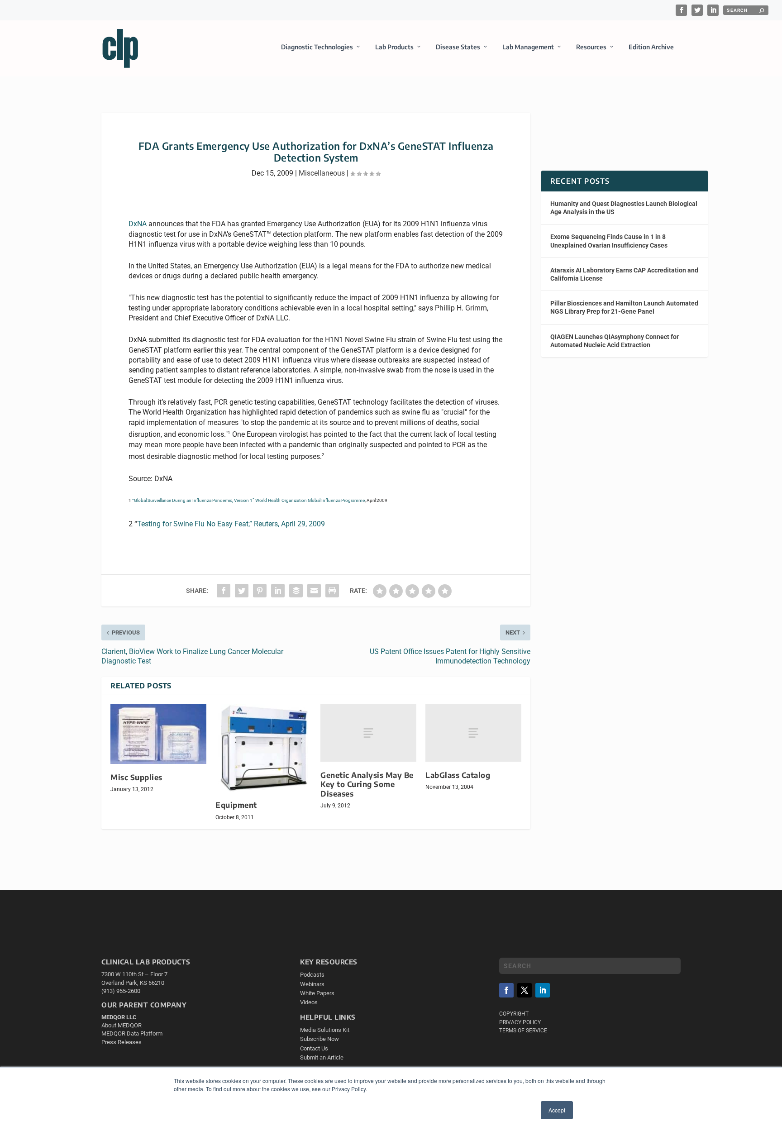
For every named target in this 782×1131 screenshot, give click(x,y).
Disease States (458, 47)
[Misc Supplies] (158, 734)
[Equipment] (263, 748)
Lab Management (528, 47)
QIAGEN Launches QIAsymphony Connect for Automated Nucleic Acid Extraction (614, 340)
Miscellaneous (322, 173)
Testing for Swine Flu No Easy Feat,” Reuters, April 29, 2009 (231, 524)
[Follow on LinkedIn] (542, 990)
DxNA (138, 224)
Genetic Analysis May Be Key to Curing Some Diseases (367, 784)
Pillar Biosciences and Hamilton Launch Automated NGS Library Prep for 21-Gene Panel (624, 307)
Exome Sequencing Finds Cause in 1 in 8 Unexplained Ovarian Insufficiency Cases (609, 240)
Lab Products (394, 47)
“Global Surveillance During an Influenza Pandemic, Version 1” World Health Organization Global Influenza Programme (248, 500)
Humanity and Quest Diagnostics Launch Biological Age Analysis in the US (623, 207)
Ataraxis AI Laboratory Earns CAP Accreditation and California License (624, 274)
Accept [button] (556, 1110)
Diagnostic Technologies (317, 47)
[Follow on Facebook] (506, 990)
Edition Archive (651, 47)
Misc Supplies (136, 777)
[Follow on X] (524, 990)
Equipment (236, 805)
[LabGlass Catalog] (473, 733)
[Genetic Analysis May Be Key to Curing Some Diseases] (368, 733)
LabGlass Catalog (457, 775)
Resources (591, 47)
